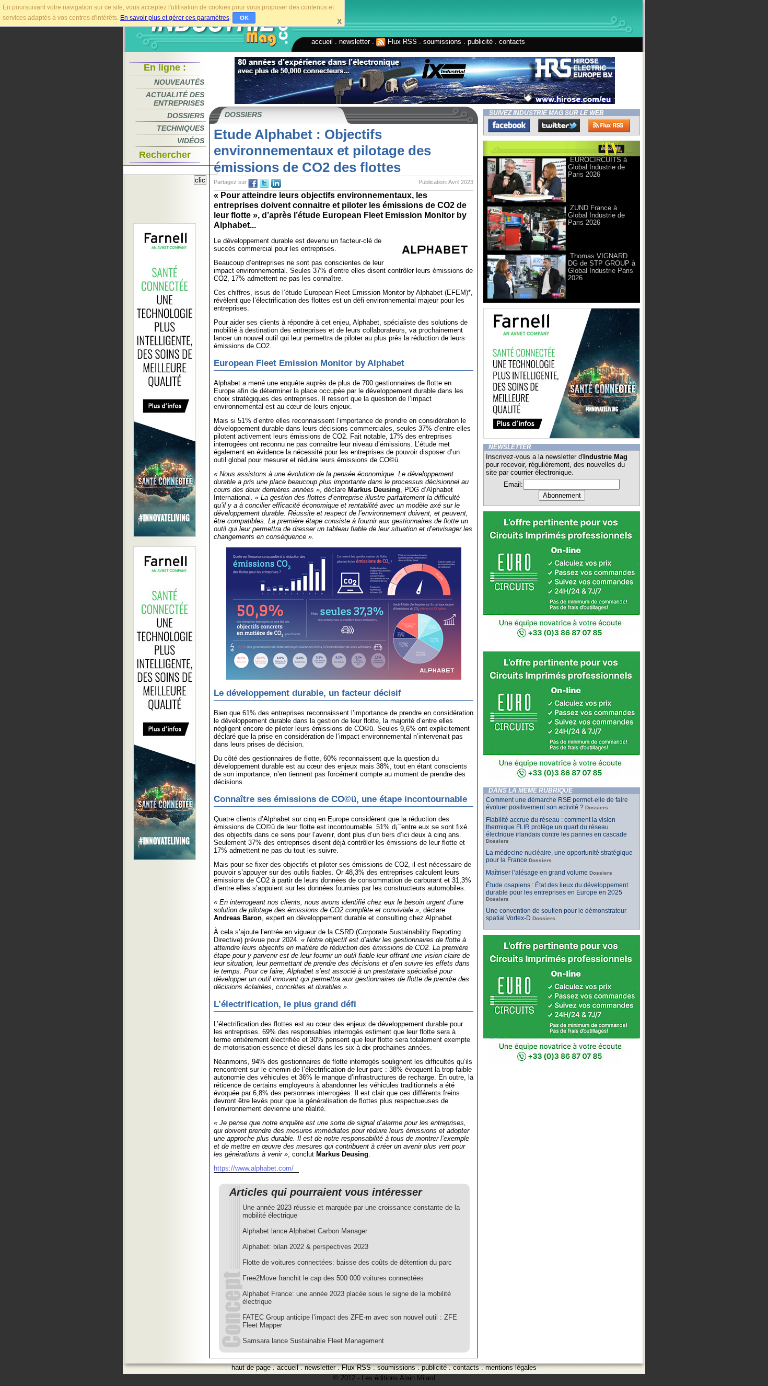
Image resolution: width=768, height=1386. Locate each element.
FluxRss (609, 125)
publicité (480, 41)
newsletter (354, 41)
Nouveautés (179, 82)
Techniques (180, 128)
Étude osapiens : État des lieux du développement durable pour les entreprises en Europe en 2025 (557, 888)
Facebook (509, 125)
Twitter (559, 125)
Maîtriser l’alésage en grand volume (537, 872)
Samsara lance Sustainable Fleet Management (313, 1341)
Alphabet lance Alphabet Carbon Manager (304, 1231)
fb (253, 183)
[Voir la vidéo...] (526, 201)
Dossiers (185, 115)
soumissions (442, 41)
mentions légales (511, 1367)
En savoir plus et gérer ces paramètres (174, 17)
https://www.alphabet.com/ (254, 1168)
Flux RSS (401, 41)
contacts (512, 41)
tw (264, 183)
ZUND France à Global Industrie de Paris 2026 (596, 215)
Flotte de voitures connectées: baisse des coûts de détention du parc (347, 1262)
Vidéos (190, 140)
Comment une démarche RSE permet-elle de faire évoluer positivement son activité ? (557, 803)
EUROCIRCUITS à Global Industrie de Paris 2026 (597, 167)
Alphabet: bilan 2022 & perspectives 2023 (305, 1247)
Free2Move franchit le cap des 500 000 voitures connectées (333, 1278)
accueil (322, 41)
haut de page (251, 1367)
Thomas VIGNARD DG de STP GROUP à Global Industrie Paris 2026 (601, 267)
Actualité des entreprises (175, 98)
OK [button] (244, 18)
